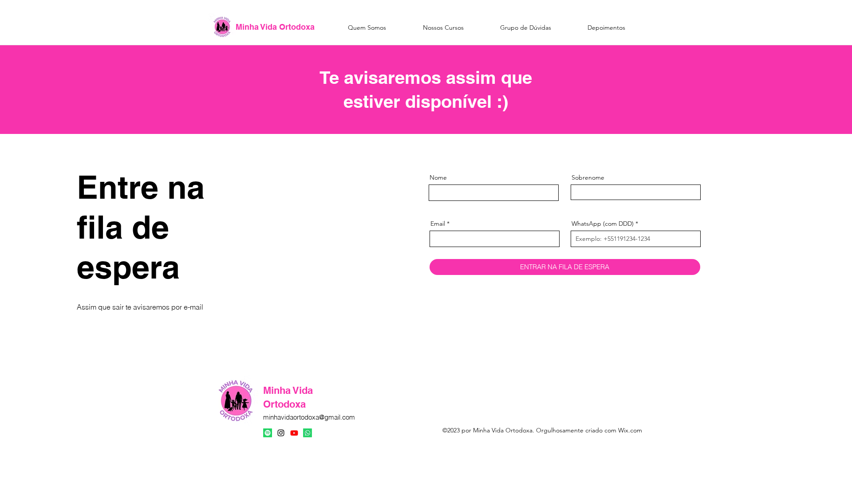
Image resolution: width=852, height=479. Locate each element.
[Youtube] (294, 432)
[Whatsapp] (307, 432)
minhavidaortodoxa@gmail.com (309, 417)
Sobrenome (588, 177)
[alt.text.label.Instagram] (280, 432)
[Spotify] (267, 432)
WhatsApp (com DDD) (603, 223)
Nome (438, 177)
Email (437, 223)
